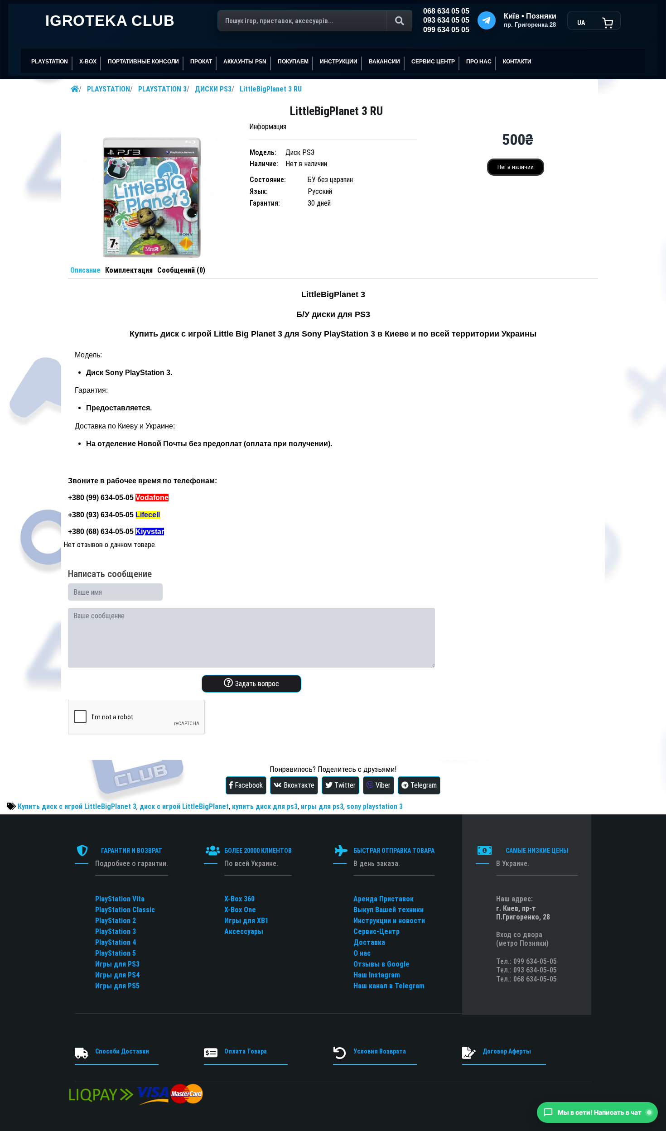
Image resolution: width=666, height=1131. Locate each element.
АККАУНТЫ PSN (244, 61)
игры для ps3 (322, 806)
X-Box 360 (239, 899)
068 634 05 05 (446, 11)
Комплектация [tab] (129, 270)
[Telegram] (487, 20)
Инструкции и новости (389, 920)
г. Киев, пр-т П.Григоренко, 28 (523, 912)
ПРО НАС (479, 61)
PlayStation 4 (115, 942)
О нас (362, 953)
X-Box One (240, 909)
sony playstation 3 (375, 806)
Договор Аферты (507, 1051)
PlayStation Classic (125, 909)
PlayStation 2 (115, 920)
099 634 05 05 (446, 30)
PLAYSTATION (108, 89)
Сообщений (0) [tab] (181, 270)
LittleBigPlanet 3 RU (271, 89)
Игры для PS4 (117, 975)
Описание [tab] (85, 270)
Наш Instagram (376, 975)
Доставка (369, 942)
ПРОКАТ (201, 61)
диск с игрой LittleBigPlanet (184, 806)
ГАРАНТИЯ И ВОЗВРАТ (131, 850)
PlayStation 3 (115, 931)
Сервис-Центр (376, 931)
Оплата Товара (245, 1051)
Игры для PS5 (117, 986)
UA (581, 22)
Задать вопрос (256, 683)
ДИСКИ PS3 (213, 89)
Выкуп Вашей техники (388, 909)
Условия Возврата (379, 1051)
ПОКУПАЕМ (293, 61)
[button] (597, 1112)
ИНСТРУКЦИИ (338, 61)
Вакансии (384, 61)
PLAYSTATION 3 (162, 89)
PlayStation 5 (115, 953)
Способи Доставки (122, 1051)
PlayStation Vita (120, 899)
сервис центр (433, 61)
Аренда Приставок (383, 899)
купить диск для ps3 (265, 806)
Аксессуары (243, 931)
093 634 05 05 (446, 20)
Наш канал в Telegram (389, 986)
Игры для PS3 (117, 964)
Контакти (517, 61)
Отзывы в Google (381, 964)
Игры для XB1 (246, 920)
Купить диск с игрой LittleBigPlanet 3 (77, 806)
